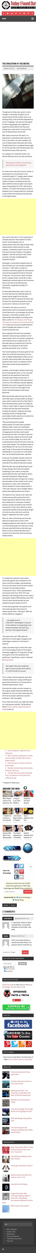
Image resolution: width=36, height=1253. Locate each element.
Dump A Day (11, 1232)
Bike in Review (12, 1229)
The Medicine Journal (14, 1239)
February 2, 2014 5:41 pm (18, 936)
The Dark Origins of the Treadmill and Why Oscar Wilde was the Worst (22, 1130)
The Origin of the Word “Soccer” (22, 1166)
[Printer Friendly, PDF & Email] (30, 866)
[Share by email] (21, 877)
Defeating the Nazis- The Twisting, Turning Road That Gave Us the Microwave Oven (21, 1093)
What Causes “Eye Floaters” (20, 1206)
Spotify (14, 707)
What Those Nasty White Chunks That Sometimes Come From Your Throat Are (22, 1149)
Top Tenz (10, 1241)
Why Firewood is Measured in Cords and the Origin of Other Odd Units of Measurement (18, 758)
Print (10, 1059)
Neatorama (10, 1234)
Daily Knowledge (24, 897)
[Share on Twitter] (21, 866)
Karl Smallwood (21, 68)
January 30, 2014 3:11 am (22, 918)
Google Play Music (24, 707)
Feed (4, 709)
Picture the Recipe (13, 1236)
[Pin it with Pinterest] (21, 871)
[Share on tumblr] (16, 877)
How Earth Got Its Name (19, 1184)
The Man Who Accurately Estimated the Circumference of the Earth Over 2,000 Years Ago (18, 775)
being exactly (8, 660)
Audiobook (28, 1059)
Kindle (15, 1059)
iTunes (9, 707)
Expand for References (11, 783)
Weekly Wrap (19, 900)
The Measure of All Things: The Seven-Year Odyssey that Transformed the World (17, 322)
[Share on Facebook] (16, 866)
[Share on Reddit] (16, 871)
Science (13, 905)
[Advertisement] (18, 41)
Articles (6, 905)
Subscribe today (8, 985)
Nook (21, 1059)
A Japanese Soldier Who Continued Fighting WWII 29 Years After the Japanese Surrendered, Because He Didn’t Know (17, 1198)
